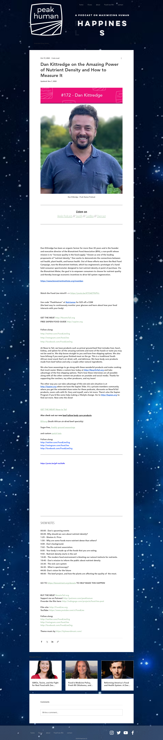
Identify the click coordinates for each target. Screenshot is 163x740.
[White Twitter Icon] (118, 732)
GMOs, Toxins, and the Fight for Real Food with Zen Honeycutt (45, 684)
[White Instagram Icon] (111, 732)
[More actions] (121, 58)
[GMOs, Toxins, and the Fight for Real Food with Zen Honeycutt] (45, 670)
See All (131, 657)
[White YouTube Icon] (125, 732)
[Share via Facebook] (41, 642)
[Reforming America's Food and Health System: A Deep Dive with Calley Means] (117, 670)
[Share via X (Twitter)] (47, 642)
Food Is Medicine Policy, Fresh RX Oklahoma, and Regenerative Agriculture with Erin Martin (79, 684)
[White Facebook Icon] (132, 732)
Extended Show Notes (41, 43)
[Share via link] (58, 642)
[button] (131, 43)
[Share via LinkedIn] (52, 642)
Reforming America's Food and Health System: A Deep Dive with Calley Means (117, 684)
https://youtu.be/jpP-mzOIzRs (52, 463)
